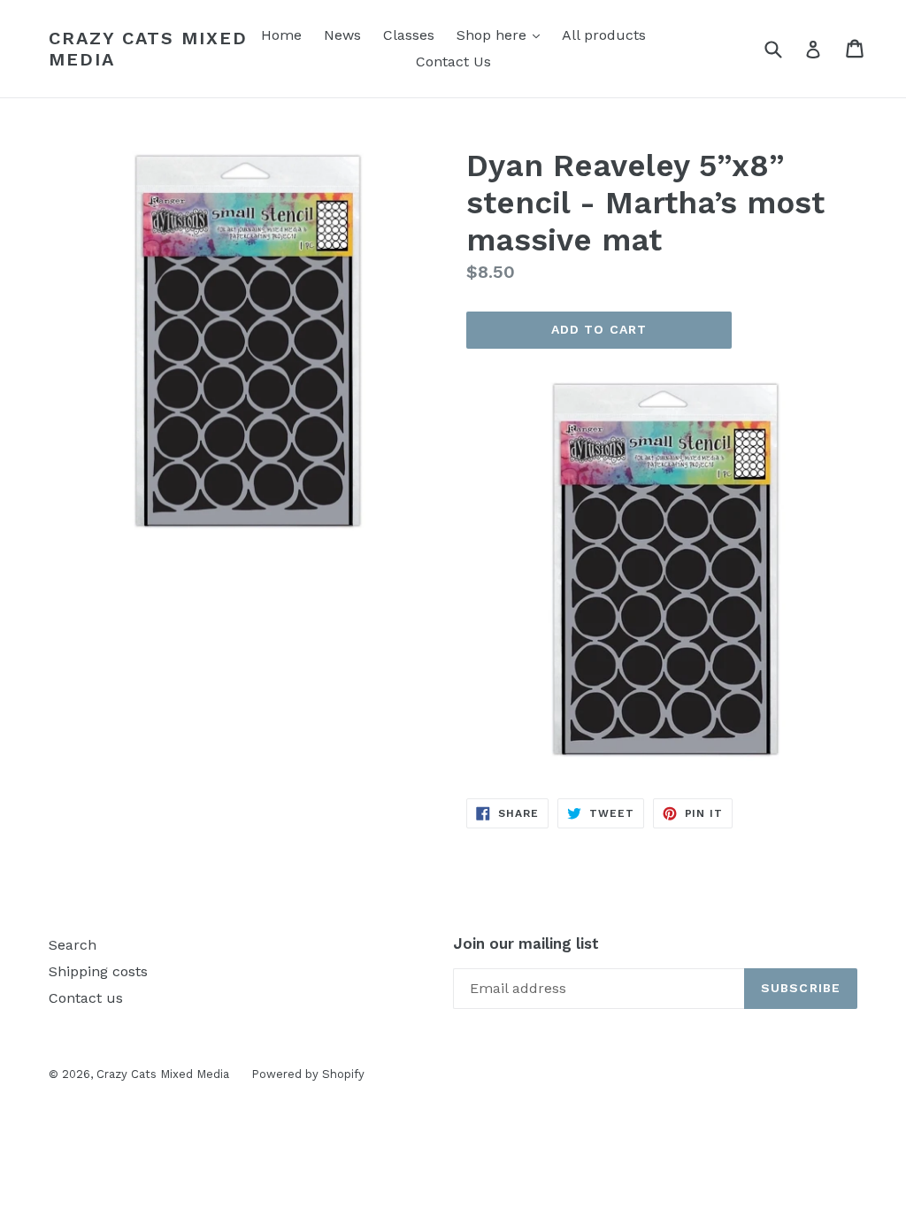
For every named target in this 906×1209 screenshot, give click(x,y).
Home (281, 35)
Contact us (86, 998)
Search (72, 944)
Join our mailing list (526, 943)
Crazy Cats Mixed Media (148, 48)
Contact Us (453, 61)
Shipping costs (98, 971)
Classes (408, 35)
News (342, 35)
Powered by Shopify (308, 1074)
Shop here (503, 34)
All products (604, 35)
